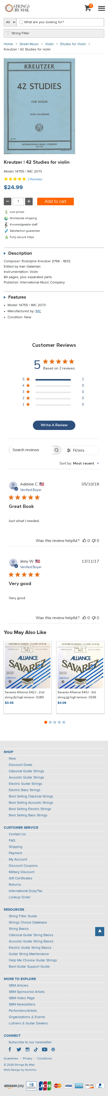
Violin (49, 44)
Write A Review (54, 425)
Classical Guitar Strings (26, 771)
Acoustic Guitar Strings (26, 777)
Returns (15, 884)
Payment (15, 853)
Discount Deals (20, 765)
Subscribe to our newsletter (30, 1042)
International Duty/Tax (25, 891)
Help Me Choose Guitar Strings (33, 960)
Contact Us (17, 834)
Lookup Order (20, 897)
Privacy (27, 1058)
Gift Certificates (20, 878)
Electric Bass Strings (24, 790)
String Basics (19, 929)
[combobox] (79, 463)
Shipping (15, 847)
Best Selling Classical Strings (31, 796)
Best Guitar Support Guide (29, 966)
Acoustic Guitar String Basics (31, 941)
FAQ (12, 840)
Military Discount (21, 872)
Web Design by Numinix (20, 1070)
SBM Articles (18, 985)
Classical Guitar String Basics (31, 935)
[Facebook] (10, 1050)
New (12, 758)
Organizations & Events (27, 1017)
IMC (38, 311)
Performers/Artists (23, 1011)
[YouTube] (44, 1050)
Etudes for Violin (73, 44)
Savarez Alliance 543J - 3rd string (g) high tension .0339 (77, 695)
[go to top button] (99, 931)
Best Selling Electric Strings (30, 809)
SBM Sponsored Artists (27, 992)
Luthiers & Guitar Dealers (28, 1023)
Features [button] (17, 297)
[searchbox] (30, 450)
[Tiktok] (36, 1050)
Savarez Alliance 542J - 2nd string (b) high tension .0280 (24, 695)
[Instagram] (27, 1050)
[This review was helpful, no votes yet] (84, 540)
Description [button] (20, 253)
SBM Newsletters (22, 1004)
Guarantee (11, 1058)
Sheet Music (29, 44)
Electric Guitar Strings (25, 784)
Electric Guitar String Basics (30, 947)
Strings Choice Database (28, 922)
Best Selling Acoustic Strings (31, 802)
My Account (18, 859)
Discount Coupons (23, 866)
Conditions (44, 1058)
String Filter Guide (23, 916)
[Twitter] (19, 1050)
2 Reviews (35, 179)
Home (8, 44)
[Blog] (53, 1050)
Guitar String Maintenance (29, 954)
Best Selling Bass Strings (28, 815)
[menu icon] (101, 9)
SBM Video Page (22, 998)
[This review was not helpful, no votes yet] (93, 540)
